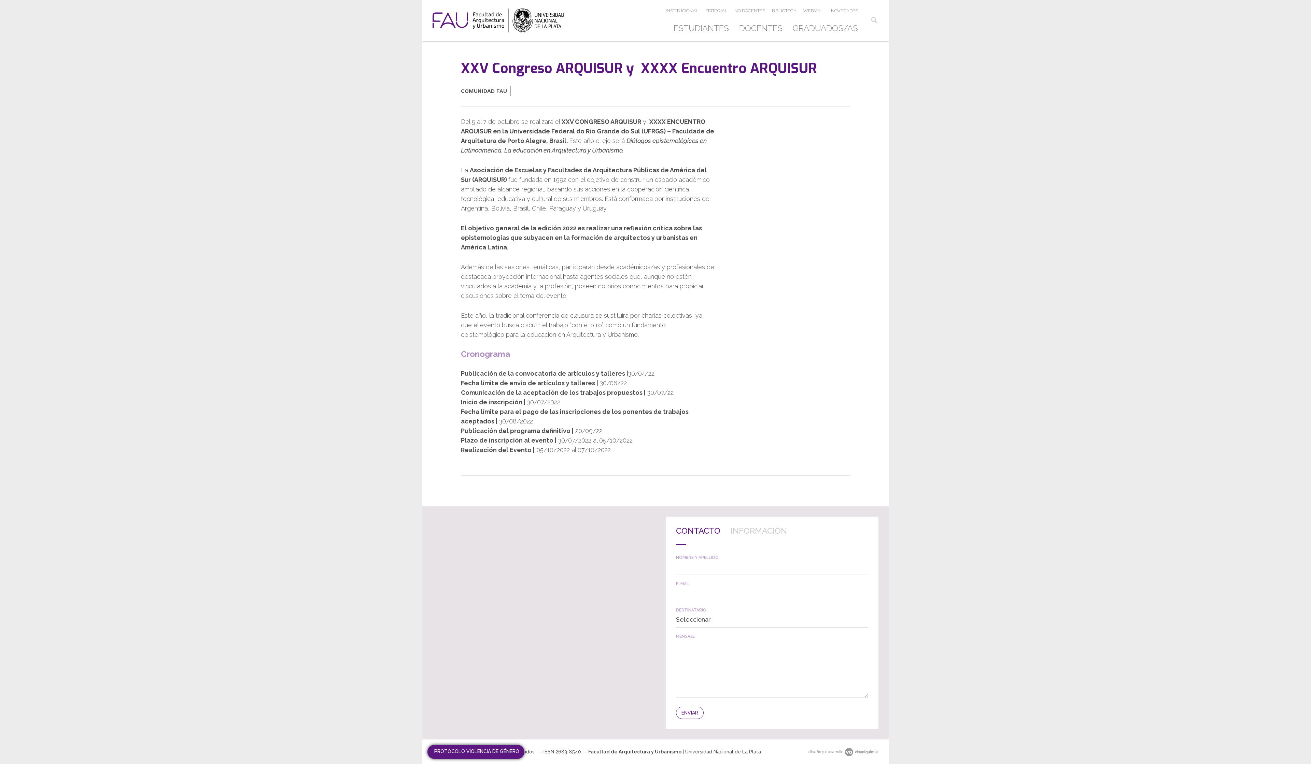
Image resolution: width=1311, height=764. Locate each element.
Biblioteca (784, 10)
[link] (498, 20)
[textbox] (772, 567)
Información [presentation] (759, 531)
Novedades (844, 10)
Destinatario (691, 610)
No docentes (749, 10)
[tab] (698, 536)
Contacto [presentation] (698, 531)
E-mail (683, 584)
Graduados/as (825, 28)
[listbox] (772, 619)
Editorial (716, 10)
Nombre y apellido (697, 558)
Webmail (813, 10)
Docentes (761, 28)
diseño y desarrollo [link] (825, 752)
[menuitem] (704, 28)
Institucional (682, 10)
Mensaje (685, 636)
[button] (874, 20)
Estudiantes (701, 28)
